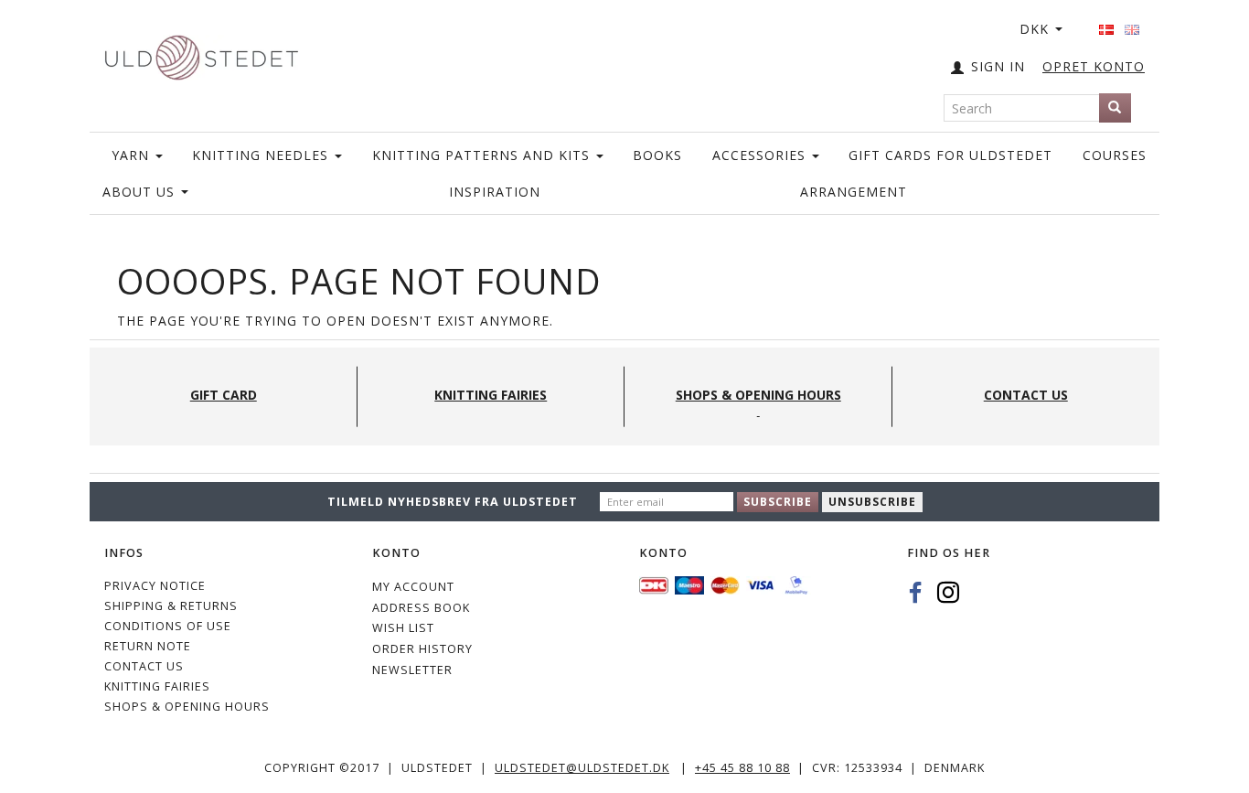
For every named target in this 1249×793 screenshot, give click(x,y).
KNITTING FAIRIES (157, 686)
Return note (147, 646)
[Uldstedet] (201, 53)
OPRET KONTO (1093, 66)
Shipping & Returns (171, 606)
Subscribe (777, 501)
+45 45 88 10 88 (742, 768)
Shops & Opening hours (187, 706)
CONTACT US (144, 666)
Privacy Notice (155, 586)
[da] (1106, 24)
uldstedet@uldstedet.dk (582, 768)
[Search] (1115, 108)
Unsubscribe (872, 501)
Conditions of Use (167, 626)
